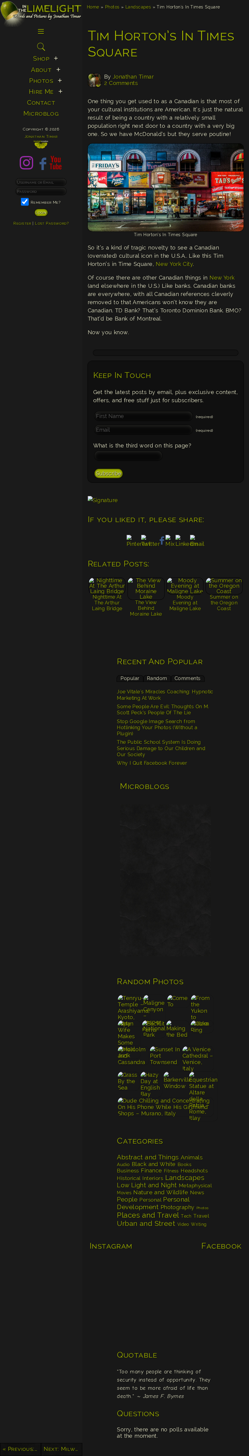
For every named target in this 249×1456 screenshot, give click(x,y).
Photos (112, 6)
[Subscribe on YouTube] (55, 168)
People (127, 1199)
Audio (123, 1164)
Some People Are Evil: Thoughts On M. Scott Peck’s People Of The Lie (163, 710)
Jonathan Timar (133, 76)
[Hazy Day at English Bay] (151, 1084)
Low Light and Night (147, 1185)
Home (93, 6)
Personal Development (153, 1203)
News (197, 1192)
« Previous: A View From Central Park (22, 1449)
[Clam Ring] (202, 1033)
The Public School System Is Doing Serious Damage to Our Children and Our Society (161, 748)
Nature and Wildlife (160, 1192)
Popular (130, 678)
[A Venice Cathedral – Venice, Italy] (198, 1058)
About (41, 69)
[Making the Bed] (177, 1033)
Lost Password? (52, 223)
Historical (129, 1178)
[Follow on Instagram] (26, 168)
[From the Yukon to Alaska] (202, 1007)
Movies (124, 1192)
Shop (41, 58)
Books (184, 1164)
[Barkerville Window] (176, 1084)
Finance (151, 1170)
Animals (192, 1157)
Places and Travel (148, 1215)
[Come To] (178, 1007)
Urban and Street (146, 1223)
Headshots (194, 1171)
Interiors (152, 1178)
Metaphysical (195, 1185)
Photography (178, 1207)
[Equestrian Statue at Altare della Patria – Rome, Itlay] (201, 1084)
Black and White (154, 1164)
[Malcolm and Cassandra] (133, 1058)
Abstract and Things (148, 1157)
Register (22, 223)
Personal (150, 1200)
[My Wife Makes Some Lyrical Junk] (129, 1033)
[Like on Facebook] (41, 168)
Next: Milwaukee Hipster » (63, 1449)
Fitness (171, 1170)
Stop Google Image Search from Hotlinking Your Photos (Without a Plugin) (157, 728)
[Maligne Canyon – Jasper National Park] (155, 1007)
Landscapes (138, 6)
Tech (186, 1216)
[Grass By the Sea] (128, 1084)
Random (157, 678)
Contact (41, 102)
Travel (201, 1216)
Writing (198, 1224)
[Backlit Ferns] (153, 1033)
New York (221, 277)
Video (183, 1224)
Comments (188, 678)
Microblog (41, 113)
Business (128, 1171)
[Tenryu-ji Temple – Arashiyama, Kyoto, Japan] (130, 1007)
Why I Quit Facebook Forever (152, 763)
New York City (174, 264)
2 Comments (121, 83)
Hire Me (41, 91)
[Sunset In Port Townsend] (165, 1058)
